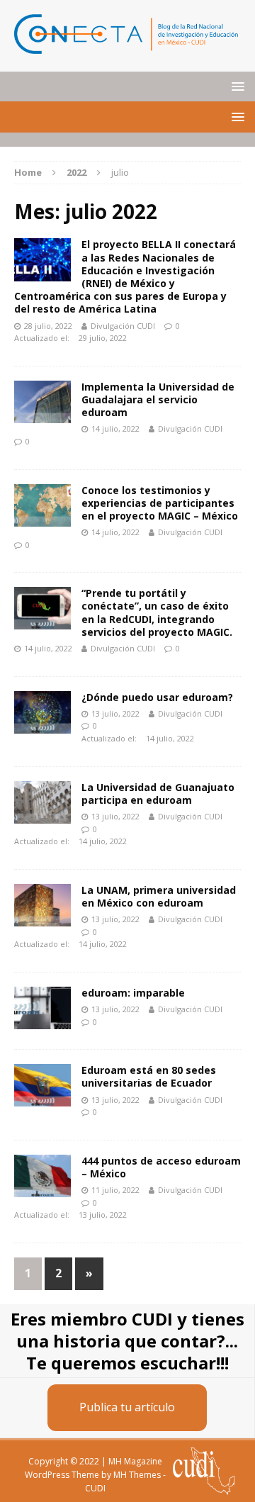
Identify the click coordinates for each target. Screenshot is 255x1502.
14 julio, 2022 (115, 428)
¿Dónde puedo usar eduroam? (157, 697)
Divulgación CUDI (123, 325)
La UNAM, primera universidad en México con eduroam (158, 896)
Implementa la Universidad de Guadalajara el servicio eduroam (157, 399)
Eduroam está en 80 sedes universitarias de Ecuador (148, 1076)
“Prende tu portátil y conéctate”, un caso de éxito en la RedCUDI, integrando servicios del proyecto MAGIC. (156, 612)
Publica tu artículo (127, 1407)
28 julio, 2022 (48, 325)
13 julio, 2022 (115, 713)
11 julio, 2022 (115, 1189)
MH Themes (137, 1475)
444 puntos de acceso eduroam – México (161, 1167)
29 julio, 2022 (103, 337)
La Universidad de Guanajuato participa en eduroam (157, 793)
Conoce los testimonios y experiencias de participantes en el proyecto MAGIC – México (159, 502)
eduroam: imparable (133, 992)
